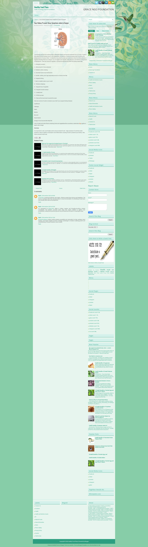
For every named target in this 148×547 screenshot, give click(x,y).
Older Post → (83, 188)
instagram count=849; (94, 145)
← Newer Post (38, 188)
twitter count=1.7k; (93, 134)
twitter (90, 171)
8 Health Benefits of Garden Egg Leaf (98, 454)
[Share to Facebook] (40, 138)
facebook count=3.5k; (94, 131)
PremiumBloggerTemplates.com (81, 545)
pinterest (91, 155)
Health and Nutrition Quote (41, 514)
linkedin (91, 182)
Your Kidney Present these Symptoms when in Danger (51, 23)
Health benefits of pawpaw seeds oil (98, 425)
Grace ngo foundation (94, 70)
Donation (97, 270)
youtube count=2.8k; (94, 140)
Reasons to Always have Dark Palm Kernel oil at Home (103, 446)
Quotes (91, 88)
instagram (91, 176)
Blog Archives (105, 31)
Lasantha (71, 545)
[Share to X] (38, 138)
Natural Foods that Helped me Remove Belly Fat (102, 416)
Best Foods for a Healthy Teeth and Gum (98, 43)
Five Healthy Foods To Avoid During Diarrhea (52, 161)
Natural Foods (92, 116)
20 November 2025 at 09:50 (48, 206)
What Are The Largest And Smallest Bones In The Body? (55, 143)
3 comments (57, 25)
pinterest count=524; (94, 142)
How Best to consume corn (95, 356)
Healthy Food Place (41, 7)
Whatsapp (91, 161)
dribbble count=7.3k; (94, 326)
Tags (98, 31)
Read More (59, 147)
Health (90, 119)
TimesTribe (41, 197)
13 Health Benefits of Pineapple (49, 169)
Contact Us (92, 72)
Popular (91, 31)
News (90, 85)
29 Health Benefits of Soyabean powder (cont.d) (103, 407)
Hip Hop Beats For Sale (95, 545)
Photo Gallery (92, 82)
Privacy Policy (92, 93)
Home (36, 3)
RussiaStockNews (42, 219)
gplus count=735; (93, 137)
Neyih (39, 195)
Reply (39, 202)
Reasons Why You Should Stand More (98, 399)
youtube (91, 179)
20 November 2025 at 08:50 (48, 195)
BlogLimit (50, 208)
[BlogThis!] (36, 138)
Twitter (90, 158)
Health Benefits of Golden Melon (97, 457)
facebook (91, 152)
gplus (90, 485)
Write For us (92, 100)
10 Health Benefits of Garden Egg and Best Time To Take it (104, 391)
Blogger (110, 60)
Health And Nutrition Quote (95, 80)
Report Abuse (93, 186)
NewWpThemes (56, 545)
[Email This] (35, 138)
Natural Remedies (93, 103)
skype (90, 173)
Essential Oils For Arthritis (48, 178)
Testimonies (92, 90)
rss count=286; (92, 331)
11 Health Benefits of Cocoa (48, 152)
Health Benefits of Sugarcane (102, 363)
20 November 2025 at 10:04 (48, 217)
